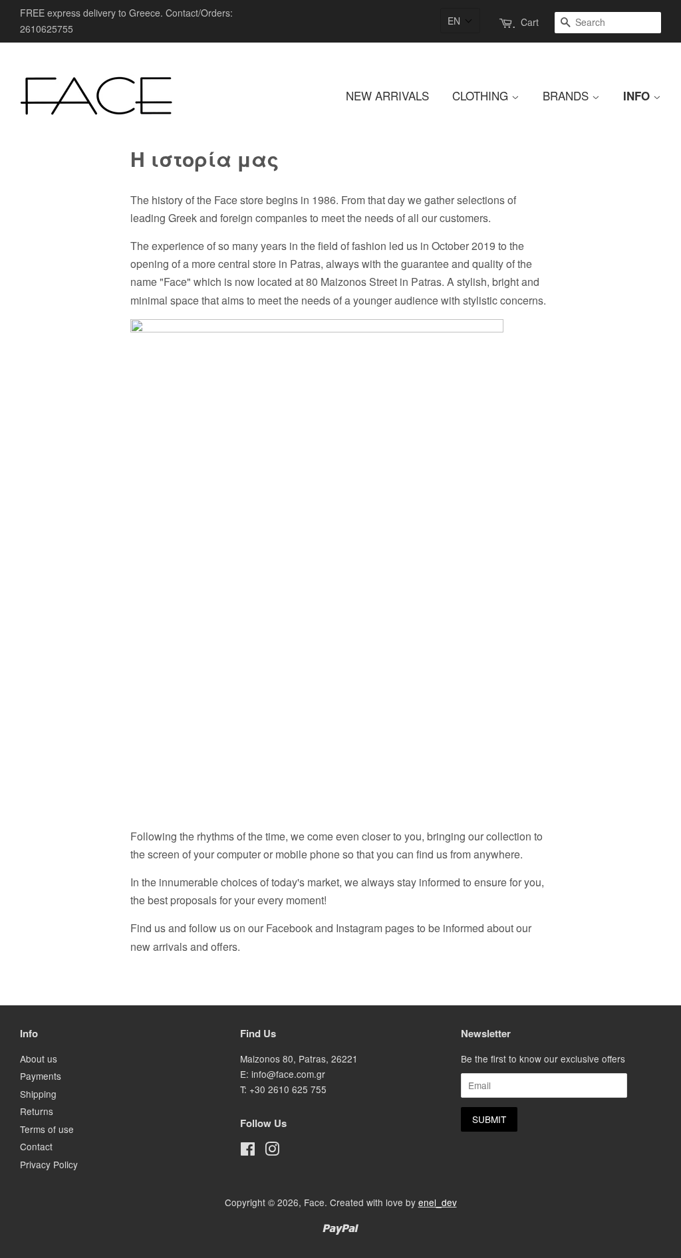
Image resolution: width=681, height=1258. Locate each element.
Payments (40, 1075)
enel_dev (437, 1202)
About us (38, 1058)
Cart (530, 22)
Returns (36, 1111)
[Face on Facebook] (247, 1151)
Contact (36, 1146)
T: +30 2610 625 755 (283, 1089)
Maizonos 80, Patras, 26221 (299, 1058)
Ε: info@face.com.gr (282, 1073)
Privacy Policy (49, 1164)
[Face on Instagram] (272, 1151)
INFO (638, 96)
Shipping (38, 1093)
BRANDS (567, 95)
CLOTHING (481, 95)
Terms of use (47, 1129)
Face (314, 1202)
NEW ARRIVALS (387, 95)
